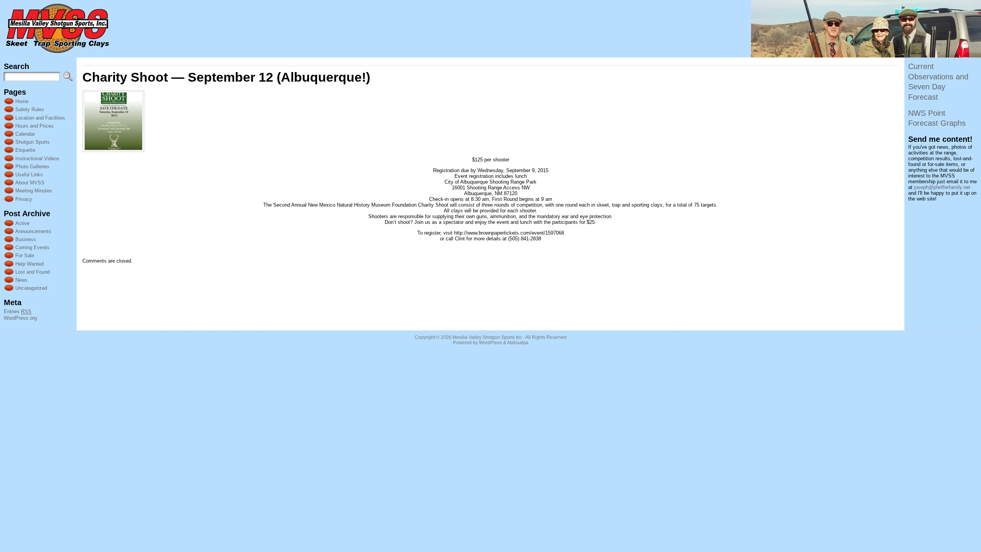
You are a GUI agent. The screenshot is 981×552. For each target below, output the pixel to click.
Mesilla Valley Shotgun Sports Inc (487, 337)
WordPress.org (20, 318)
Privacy (23, 199)
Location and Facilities (40, 118)
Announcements (33, 231)
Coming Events (32, 247)
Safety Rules (29, 109)
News (21, 280)
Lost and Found (32, 272)
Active (22, 223)
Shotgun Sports (32, 142)
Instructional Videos (37, 158)
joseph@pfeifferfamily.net (942, 187)
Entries (17, 311)
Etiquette (25, 150)
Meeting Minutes (33, 191)
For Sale (24, 255)
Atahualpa (517, 342)
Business (25, 239)
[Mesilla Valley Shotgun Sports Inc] (490, 29)
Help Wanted (29, 264)
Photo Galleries (32, 166)
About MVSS (29, 183)
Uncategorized (31, 288)
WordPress (490, 342)
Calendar (25, 134)
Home (21, 101)
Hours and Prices (34, 126)
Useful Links (29, 174)
